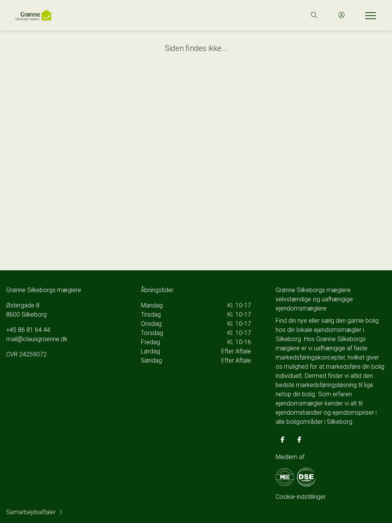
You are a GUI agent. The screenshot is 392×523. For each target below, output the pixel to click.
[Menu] (369, 15)
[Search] (314, 15)
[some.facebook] (282, 439)
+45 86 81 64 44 (28, 329)
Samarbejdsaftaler (31, 512)
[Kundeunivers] (341, 15)
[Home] (105, 15)
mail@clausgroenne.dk (36, 339)
